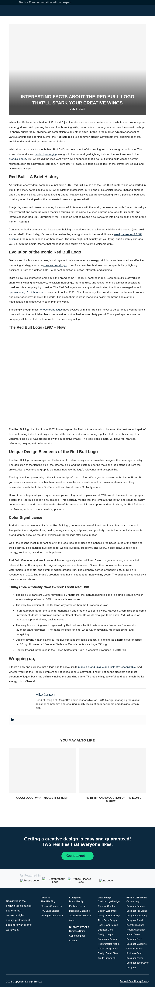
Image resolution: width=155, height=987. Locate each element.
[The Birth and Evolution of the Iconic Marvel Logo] (112, 770)
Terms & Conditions (130, 981)
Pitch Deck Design (107, 920)
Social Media (76, 915)
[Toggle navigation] (147, 10)
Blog (53, 901)
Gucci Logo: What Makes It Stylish (42, 797)
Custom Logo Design (109, 901)
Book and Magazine (79, 911)
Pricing (44, 915)
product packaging (46, 154)
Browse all (110, 958)
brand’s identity (18, 158)
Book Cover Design (108, 925)
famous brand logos (51, 309)
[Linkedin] (12, 720)
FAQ (43, 911)
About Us (45, 901)
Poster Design (105, 944)
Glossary (45, 906)
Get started (76, 856)
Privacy (145, 981)
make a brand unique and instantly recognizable (107, 666)
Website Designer (135, 929)
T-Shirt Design (113, 915)
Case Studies (52, 911)
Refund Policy (55, 915)
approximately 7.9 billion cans (26, 291)
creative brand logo (55, 265)
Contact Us (56, 906)
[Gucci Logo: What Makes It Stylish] (42, 770)
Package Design (77, 906)
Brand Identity (76, 901)
